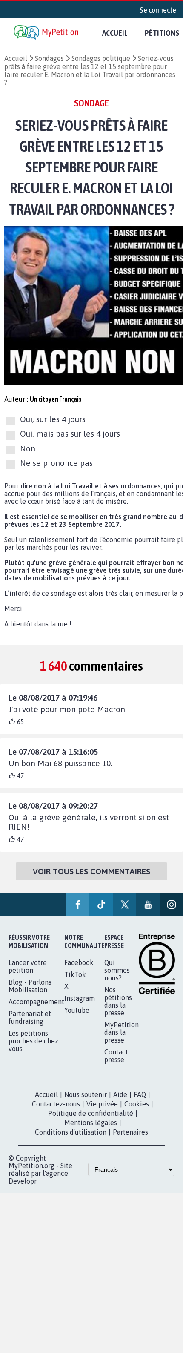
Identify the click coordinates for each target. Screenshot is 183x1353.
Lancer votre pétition (28, 966)
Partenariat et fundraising (30, 1017)
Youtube (76, 1010)
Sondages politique (100, 58)
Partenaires (130, 1132)
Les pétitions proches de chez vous (33, 1040)
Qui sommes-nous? (118, 970)
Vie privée (102, 1104)
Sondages (49, 58)
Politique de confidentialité (90, 1113)
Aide (120, 1094)
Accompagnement (36, 1001)
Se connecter (159, 9)
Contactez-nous (56, 1104)
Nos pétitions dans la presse (118, 1001)
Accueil (115, 32)
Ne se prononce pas (56, 463)
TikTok (75, 974)
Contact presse (116, 1055)
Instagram (79, 998)
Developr (23, 1181)
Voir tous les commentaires (91, 871)
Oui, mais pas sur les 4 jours (70, 434)
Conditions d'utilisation (70, 1132)
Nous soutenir (85, 1094)
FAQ (140, 1094)
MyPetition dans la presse (121, 1032)
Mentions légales (90, 1122)
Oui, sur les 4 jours (53, 419)
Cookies (136, 1104)
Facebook (79, 962)
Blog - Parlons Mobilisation (30, 986)
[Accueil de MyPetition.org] (47, 33)
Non (27, 448)
